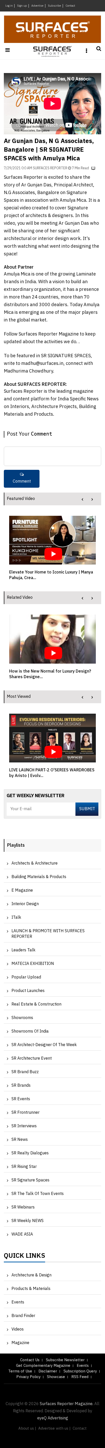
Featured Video (21, 498)
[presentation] (82, 499)
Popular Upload (26, 977)
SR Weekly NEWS (27, 1220)
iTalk (16, 917)
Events (17, 1302)
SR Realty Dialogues (30, 1153)
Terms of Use (20, 1371)
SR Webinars (23, 1207)
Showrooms (22, 1017)
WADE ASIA (22, 1234)
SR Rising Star (24, 1166)
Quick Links (24, 1257)
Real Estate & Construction (36, 1004)
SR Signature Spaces (30, 1180)
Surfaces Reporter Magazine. (66, 1404)
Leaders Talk (23, 950)
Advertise (37, 6)
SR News (19, 1139)
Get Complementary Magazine (43, 1365)
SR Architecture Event (31, 1058)
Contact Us (30, 1360)
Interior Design (25, 904)
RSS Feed (79, 1377)
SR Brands (21, 1085)
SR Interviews (24, 1126)
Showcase (56, 1377)
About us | (27, 1428)
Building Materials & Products (38, 876)
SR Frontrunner (25, 1112)
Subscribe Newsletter (65, 1360)
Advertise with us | (54, 1428)
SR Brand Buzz (25, 1072)
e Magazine (22, 890)
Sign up (22, 6)
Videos (17, 1329)
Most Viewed (19, 696)
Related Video (20, 597)
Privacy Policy (28, 1377)
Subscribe (54, 6)
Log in (9, 6)
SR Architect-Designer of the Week (44, 1045)
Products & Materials (30, 1288)
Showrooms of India (30, 1031)
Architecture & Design (31, 1275)
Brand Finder (23, 1315)
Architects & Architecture (34, 863)
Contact (70, 6)
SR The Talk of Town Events (37, 1193)
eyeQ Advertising (52, 1418)
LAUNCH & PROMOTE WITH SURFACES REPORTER (48, 934)
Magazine (20, 1342)
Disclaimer (47, 1371)
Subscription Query (80, 1371)
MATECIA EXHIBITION (32, 963)
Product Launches (28, 990)
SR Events (20, 1099)
